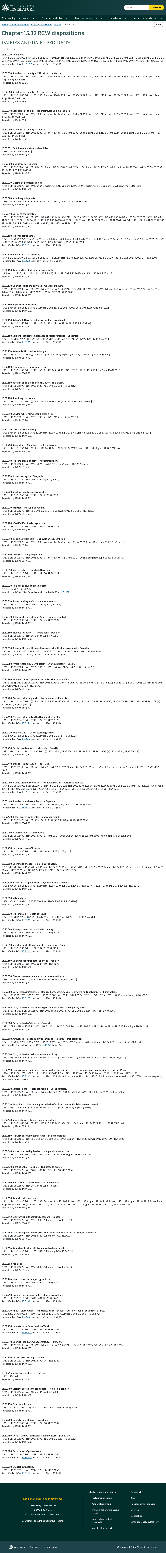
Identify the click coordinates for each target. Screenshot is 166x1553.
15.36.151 (27, 342)
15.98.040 (64, 592)
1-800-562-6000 (42, 1509)
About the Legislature (145, 18)
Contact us (136, 1515)
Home (5, 24)
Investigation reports (102, 1528)
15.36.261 (27, 723)
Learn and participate (86, 18)
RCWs (34, 24)
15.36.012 (27, 63)
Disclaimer (34, 1546)
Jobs (133, 1497)
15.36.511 (27, 1332)
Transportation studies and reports (105, 1511)
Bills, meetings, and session (15, 18)
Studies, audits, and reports (102, 1491)
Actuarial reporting (101, 1503)
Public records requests (143, 1503)
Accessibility (137, 1491)
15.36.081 (27, 998)
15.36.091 (46, 1045)
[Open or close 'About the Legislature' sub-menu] (160, 18)
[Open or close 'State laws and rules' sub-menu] (66, 18)
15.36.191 (27, 920)
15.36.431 (27, 1076)
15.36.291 (27, 807)
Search (155, 7)
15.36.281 (27, 791)
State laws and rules (52, 18)
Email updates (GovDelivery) (145, 1521)
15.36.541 (27, 1473)
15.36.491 (27, 1301)
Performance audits (102, 1497)
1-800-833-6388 (53, 1514)
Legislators (115, 18)
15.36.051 (27, 260)
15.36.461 (27, 951)
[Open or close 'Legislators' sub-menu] (125, 18)
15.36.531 (27, 1457)
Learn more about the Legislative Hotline (42, 1520)
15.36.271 (27, 738)
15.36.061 (27, 245)
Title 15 (57, 24)
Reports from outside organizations (102, 1520)
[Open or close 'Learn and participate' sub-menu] (101, 18)
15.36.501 (27, 1316)
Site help (135, 1509)
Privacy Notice (50, 1546)
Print (158, 24)
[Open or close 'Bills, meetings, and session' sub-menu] (33, 18)
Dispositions (45, 24)
